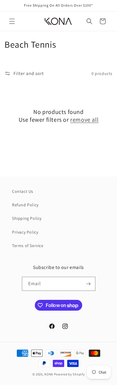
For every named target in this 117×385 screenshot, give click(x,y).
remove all (84, 120)
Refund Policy (25, 204)
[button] (12, 21)
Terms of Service (28, 245)
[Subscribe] (88, 284)
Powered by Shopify (69, 374)
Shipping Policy (27, 218)
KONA (48, 374)
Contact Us (22, 191)
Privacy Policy (25, 232)
